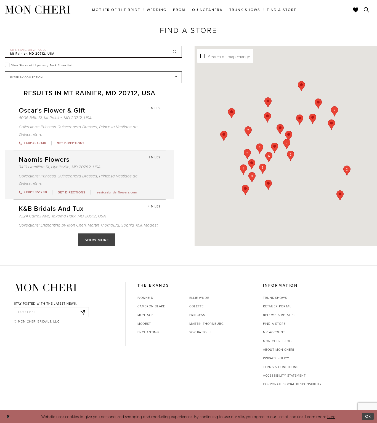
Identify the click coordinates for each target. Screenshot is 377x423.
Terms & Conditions (280, 367)
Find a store (274, 323)
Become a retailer (279, 315)
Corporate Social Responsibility (292, 384)
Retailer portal (277, 306)
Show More (97, 239)
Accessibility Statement (284, 375)
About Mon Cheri (278, 349)
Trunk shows (275, 298)
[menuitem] (116, 9)
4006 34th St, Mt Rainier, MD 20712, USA (55, 118)
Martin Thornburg (103, 225)
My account (274, 332)
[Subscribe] (83, 312)
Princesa (197, 315)
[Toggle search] (366, 9)
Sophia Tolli (131, 225)
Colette (196, 306)
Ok (368, 416)
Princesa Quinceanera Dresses (69, 127)
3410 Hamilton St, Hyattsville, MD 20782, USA (60, 167)
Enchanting (148, 332)
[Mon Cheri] (46, 287)
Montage (145, 315)
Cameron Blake (151, 306)
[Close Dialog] (8, 416)
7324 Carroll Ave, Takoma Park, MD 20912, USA (62, 216)
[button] (268, 157)
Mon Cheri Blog (277, 341)
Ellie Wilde (199, 298)
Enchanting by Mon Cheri (63, 225)
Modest (144, 323)
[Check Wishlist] (356, 9)
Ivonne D (145, 298)
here (331, 416)
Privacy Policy (276, 358)
